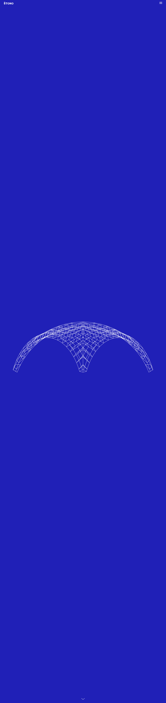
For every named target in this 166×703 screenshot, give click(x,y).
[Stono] (8, 3)
